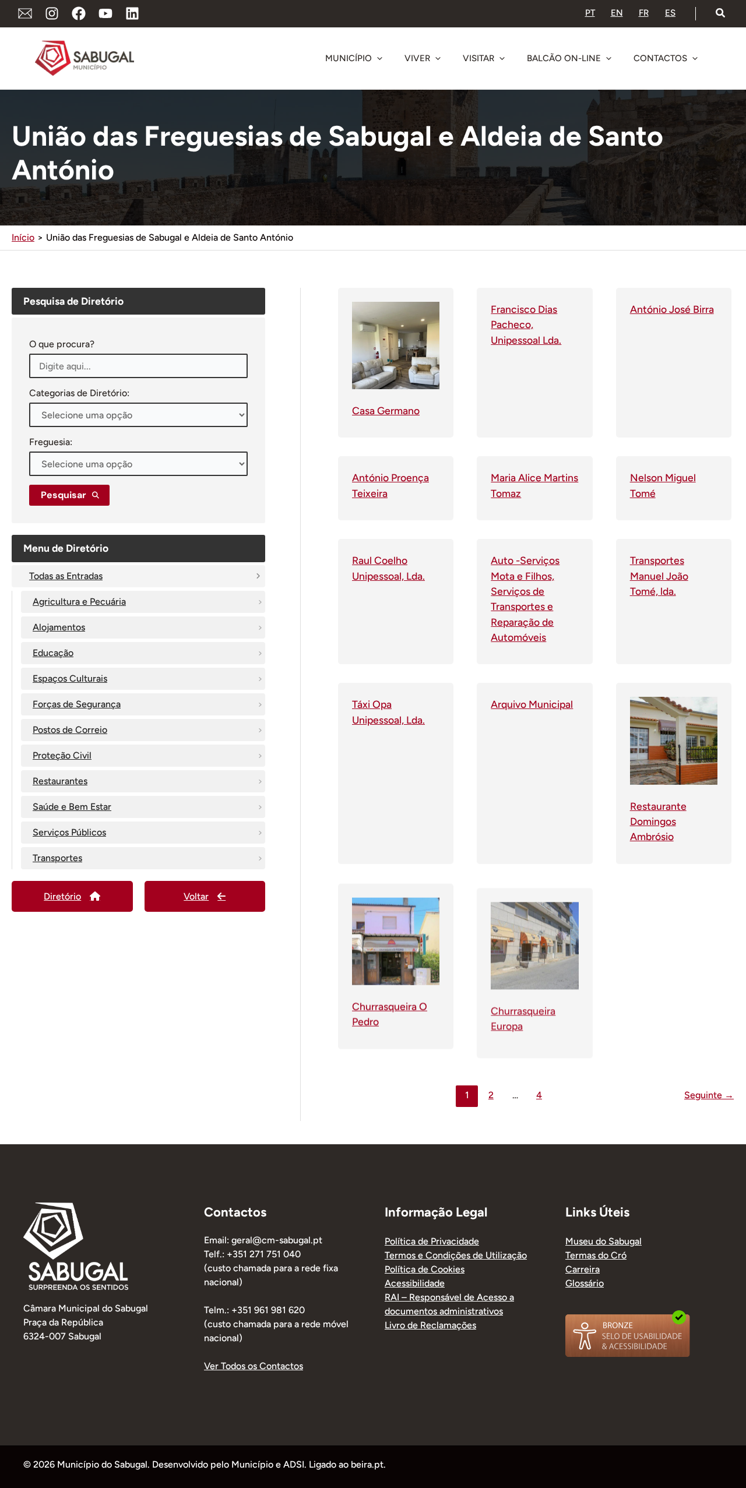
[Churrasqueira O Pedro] (395, 939)
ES (670, 13)
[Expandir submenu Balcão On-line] (608, 58)
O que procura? (61, 344)
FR (644, 13)
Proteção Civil (62, 755)
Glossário (584, 1283)
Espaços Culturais (70, 678)
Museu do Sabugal (603, 1241)
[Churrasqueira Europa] (534, 939)
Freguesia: (50, 441)
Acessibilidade (415, 1283)
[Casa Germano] (395, 344)
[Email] (25, 13)
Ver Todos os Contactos (253, 1365)
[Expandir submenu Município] (379, 58)
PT (590, 13)
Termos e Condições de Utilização (456, 1255)
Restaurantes (60, 781)
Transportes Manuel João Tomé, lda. (659, 575)
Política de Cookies (425, 1269)
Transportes (57, 857)
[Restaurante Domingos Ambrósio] (673, 740)
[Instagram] (51, 13)
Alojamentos (59, 627)
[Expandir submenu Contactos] (694, 58)
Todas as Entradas (66, 575)
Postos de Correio (70, 729)
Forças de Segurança (77, 704)
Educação (53, 652)
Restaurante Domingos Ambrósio (658, 821)
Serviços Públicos (69, 832)
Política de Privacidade (432, 1241)
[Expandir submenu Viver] (437, 58)
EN (617, 13)
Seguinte (709, 1095)
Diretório (62, 896)
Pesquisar (63, 495)
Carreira (582, 1269)
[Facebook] (78, 13)
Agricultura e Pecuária (79, 601)
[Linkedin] (132, 13)
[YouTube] (105, 13)
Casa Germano (386, 410)
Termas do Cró (596, 1255)
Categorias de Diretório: (79, 393)
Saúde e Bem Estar (72, 806)
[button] (721, 13)
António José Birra (672, 309)
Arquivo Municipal (532, 704)
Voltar (196, 896)
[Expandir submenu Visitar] (501, 58)
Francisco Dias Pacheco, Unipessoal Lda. (526, 324)
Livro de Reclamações (430, 1325)
